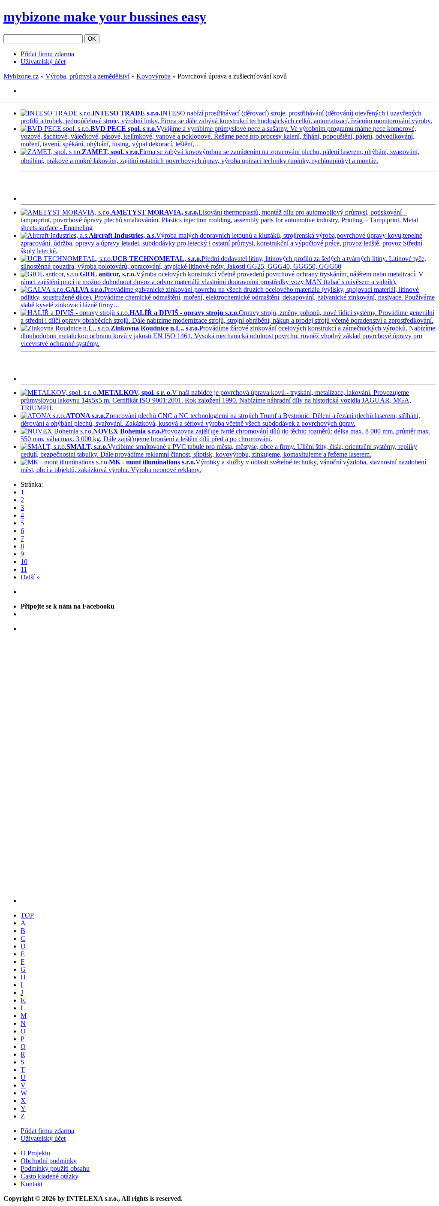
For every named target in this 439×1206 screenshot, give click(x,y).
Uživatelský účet (43, 61)
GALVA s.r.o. (84, 289)
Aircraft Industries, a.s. (122, 235)
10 (24, 561)
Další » (30, 577)
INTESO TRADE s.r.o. (126, 113)
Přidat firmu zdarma (47, 54)
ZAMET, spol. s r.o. (110, 151)
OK (92, 39)
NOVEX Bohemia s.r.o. (127, 431)
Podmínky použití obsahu (55, 1168)
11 (24, 569)
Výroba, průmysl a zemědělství (87, 76)
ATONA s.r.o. (85, 415)
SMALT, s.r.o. (87, 446)
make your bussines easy (104, 16)
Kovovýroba (153, 76)
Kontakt (31, 1184)
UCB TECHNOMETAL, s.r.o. (156, 258)
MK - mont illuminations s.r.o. (152, 462)
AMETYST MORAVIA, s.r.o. (154, 212)
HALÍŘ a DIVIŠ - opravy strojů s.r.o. (184, 312)
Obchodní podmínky (49, 1160)
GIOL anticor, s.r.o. (108, 274)
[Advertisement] (121, 188)
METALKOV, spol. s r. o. (135, 392)
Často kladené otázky (49, 1176)
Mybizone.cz (21, 76)
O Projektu (35, 1153)
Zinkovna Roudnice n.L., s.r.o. (155, 328)
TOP (27, 915)
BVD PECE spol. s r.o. (123, 128)
